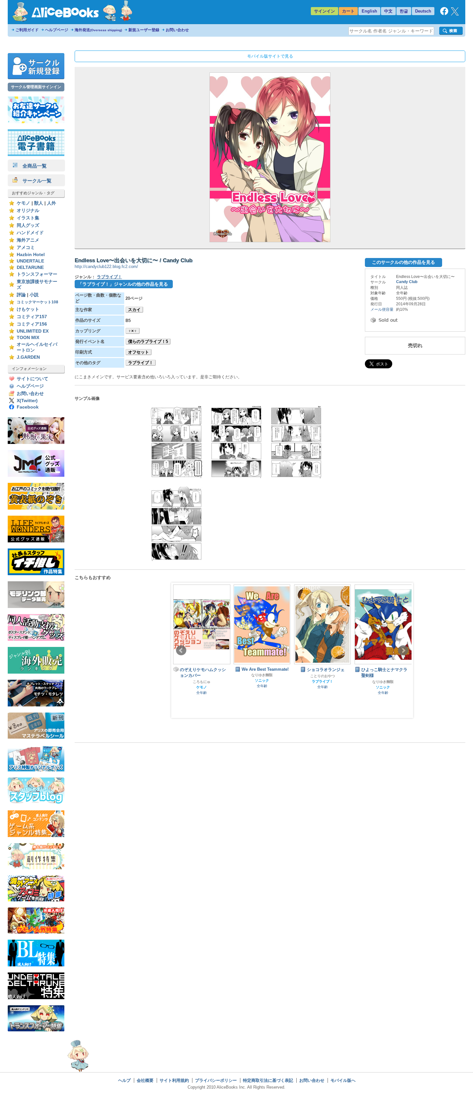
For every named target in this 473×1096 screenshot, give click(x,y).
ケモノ (23, 203)
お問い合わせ (177, 30)
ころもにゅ (201, 682)
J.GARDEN (28, 357)
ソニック (262, 680)
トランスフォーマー (37, 274)
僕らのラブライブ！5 (148, 341)
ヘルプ (124, 1080)
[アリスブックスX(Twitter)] (455, 14)
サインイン (324, 11)
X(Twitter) (27, 400)
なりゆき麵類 (262, 675)
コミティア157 (32, 316)
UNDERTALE (30, 261)
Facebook (28, 407)
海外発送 (98, 30)
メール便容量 (382, 309)
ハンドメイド (30, 232)
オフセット (138, 352)
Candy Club (406, 282)
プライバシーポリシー (216, 1080)
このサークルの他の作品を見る (403, 262)
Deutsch (423, 11)
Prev (181, 650)
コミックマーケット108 (37, 302)
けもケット (28, 309)
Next (403, 650)
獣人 (38, 203)
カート (348, 11)
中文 (388, 11)
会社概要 (145, 1080)
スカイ (134, 309)
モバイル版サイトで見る (270, 56)
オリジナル (28, 210)
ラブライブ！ (109, 276)
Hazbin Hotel (31, 254)
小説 (34, 294)
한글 (404, 11)
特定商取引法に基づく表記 (268, 1080)
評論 (21, 294)
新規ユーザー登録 (143, 30)
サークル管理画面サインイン (36, 87)
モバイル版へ (343, 1080)
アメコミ (26, 247)
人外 (51, 203)
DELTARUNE (30, 267)
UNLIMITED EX (33, 331)
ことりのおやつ (322, 676)
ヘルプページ (56, 30)
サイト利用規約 (174, 1080)
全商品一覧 (32, 166)
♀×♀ (132, 330)
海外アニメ (28, 240)
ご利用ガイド (27, 30)
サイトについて (32, 378)
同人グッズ (28, 225)
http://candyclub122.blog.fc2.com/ (106, 266)
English (369, 11)
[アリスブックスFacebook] (444, 13)
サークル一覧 (34, 180)
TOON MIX (28, 337)
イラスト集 (28, 218)
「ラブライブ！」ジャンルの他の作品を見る (123, 284)
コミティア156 (32, 324)
